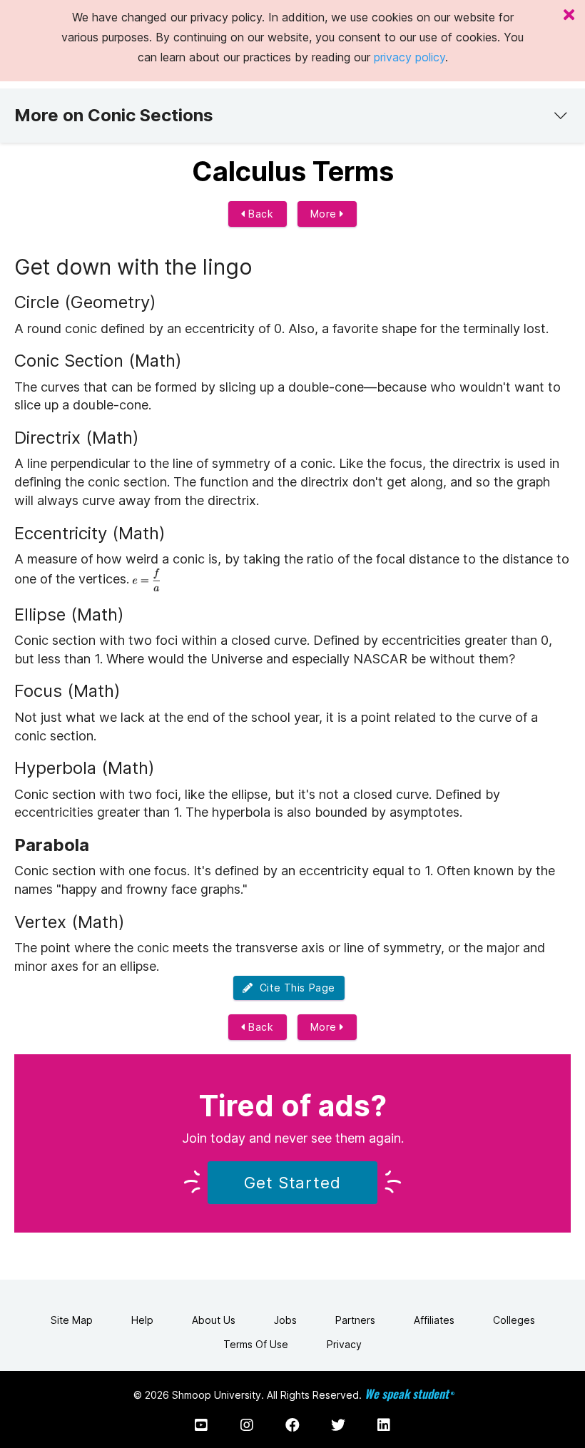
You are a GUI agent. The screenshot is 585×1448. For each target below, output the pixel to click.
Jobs (285, 1320)
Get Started (292, 1182)
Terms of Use (255, 1344)
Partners (355, 1320)
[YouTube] (201, 1425)
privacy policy (409, 57)
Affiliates (434, 1320)
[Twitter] (338, 1425)
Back (259, 214)
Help (142, 1320)
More (325, 214)
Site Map (72, 1320)
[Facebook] (292, 1425)
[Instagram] (246, 1425)
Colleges (514, 1320)
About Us (213, 1320)
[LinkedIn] (383, 1425)
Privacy (344, 1344)
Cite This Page (294, 988)
